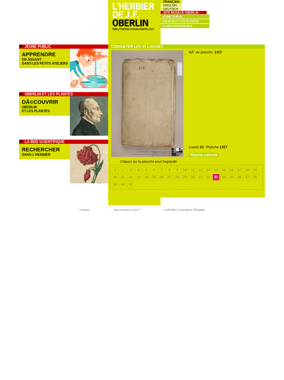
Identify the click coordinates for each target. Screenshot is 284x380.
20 (115, 177)
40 (123, 184)
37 (247, 177)
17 (239, 170)
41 (131, 184)
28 (177, 177)
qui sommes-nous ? (127, 209)
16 (232, 170)
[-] (147, 156)
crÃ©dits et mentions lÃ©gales (184, 209)
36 (239, 177)
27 (169, 177)
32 (208, 177)
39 (115, 184)
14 (216, 170)
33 (216, 177)
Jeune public (172, 16)
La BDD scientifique (177, 26)
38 (255, 177)
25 (154, 177)
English (170, 5)
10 (185, 170)
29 (185, 177)
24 (146, 177)
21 (123, 177)
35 (232, 177)
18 (247, 170)
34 (224, 177)
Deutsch (170, 9)
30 (193, 177)
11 (193, 170)
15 (224, 170)
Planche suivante (203, 155)
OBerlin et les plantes (180, 21)
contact (84, 209)
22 (131, 177)
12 (200, 170)
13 (208, 170)
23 (138, 177)
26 (162, 177)
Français (171, 1)
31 (200, 177)
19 (255, 170)
